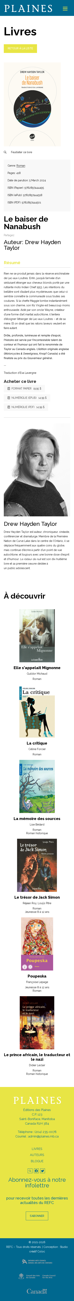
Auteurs (37, 1155)
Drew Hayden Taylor (32, 245)
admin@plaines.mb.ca (43, 1136)
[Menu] (65, 8)
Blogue (37, 1161)
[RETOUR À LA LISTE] (20, 52)
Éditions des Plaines (37, 1110)
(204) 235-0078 (46, 1132)
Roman (21, 165)
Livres (37, 1149)
